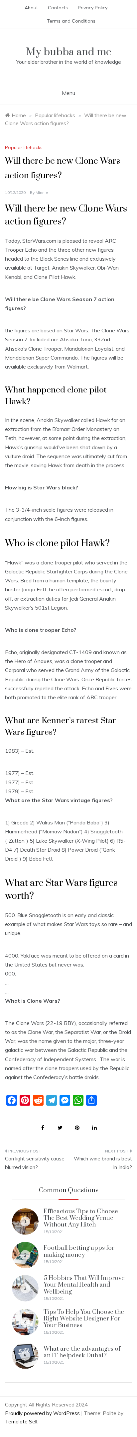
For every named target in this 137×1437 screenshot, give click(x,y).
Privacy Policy (92, 8)
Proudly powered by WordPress (43, 1413)
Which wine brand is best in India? (103, 1162)
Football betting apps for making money (79, 1251)
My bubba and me (68, 51)
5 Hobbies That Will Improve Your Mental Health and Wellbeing (84, 1285)
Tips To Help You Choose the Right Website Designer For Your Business (84, 1318)
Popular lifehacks (24, 147)
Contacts (58, 8)
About (31, 8)
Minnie (42, 192)
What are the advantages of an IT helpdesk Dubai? (82, 1352)
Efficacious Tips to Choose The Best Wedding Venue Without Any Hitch (81, 1218)
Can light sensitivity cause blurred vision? (35, 1162)
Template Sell (21, 1421)
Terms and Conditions (71, 21)
